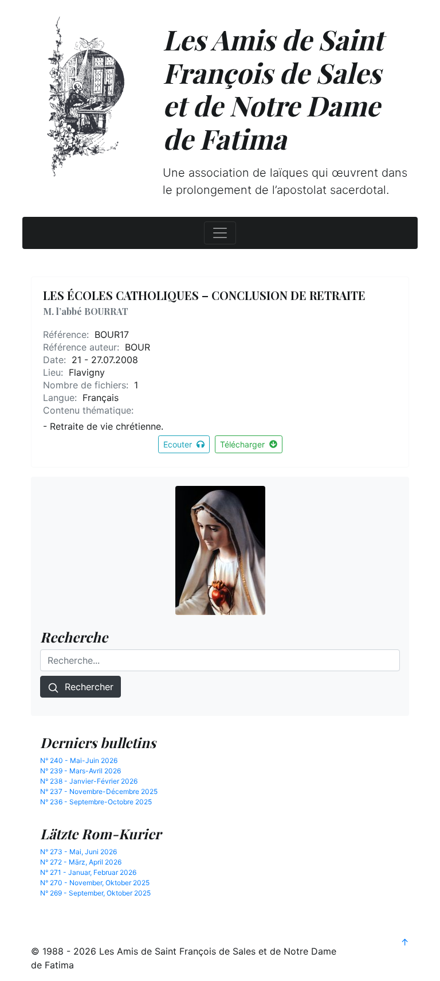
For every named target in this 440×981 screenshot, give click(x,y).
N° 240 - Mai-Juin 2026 (78, 760)
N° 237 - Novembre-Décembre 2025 (99, 791)
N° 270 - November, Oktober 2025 (95, 882)
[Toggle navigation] (220, 232)
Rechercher (86, 686)
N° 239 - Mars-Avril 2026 (80, 770)
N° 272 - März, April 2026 (80, 862)
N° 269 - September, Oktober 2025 (95, 893)
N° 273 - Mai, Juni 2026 (78, 851)
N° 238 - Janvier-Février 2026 (89, 781)
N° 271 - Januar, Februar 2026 (88, 872)
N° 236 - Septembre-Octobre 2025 (96, 801)
